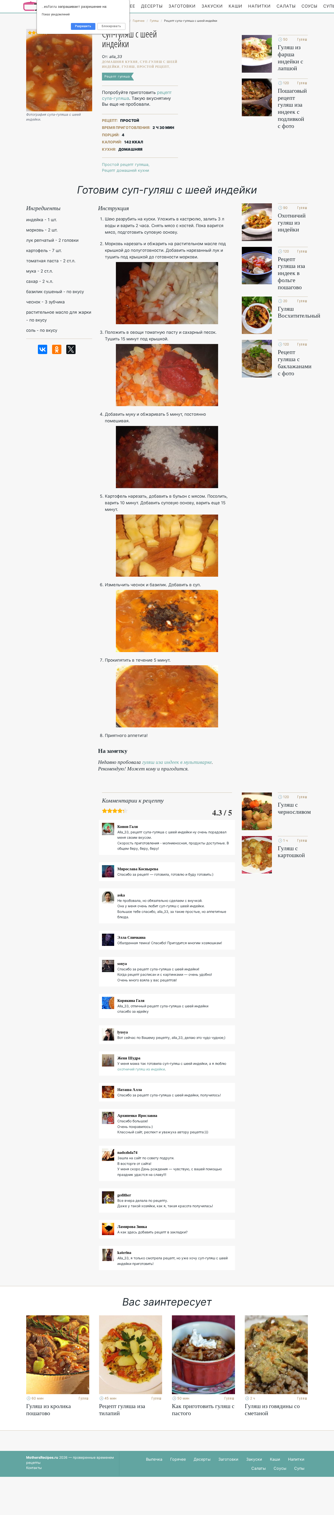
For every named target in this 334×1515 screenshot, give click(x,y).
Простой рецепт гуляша (125, 164)
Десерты (152, 6)
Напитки (259, 6)
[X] (71, 349)
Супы (299, 1468)
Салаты (286, 6)
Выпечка (154, 1459)
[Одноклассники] (56, 349)
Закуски (212, 6)
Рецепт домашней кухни (125, 170)
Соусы (309, 6)
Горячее (178, 1459)
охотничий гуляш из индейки (141, 1069)
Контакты (34, 1468)
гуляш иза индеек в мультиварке (177, 761)
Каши (235, 6)
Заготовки (182, 6)
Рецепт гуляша (117, 76)
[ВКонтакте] (42, 349)
